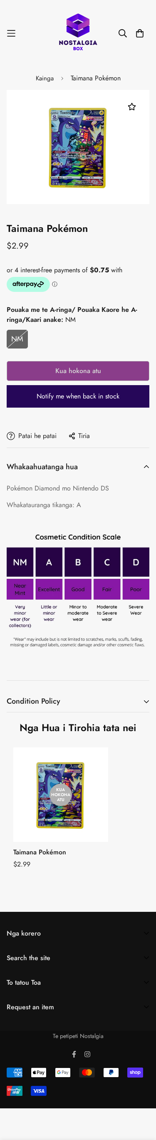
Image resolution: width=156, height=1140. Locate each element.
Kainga (45, 78)
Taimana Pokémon (39, 852)
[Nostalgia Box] (78, 33)
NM (17, 339)
